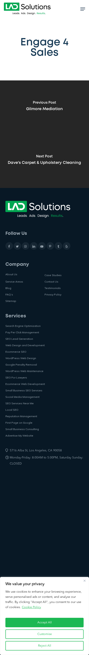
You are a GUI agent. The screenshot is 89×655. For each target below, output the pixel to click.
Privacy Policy (52, 294)
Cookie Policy (31, 607)
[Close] (84, 580)
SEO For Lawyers (16, 377)
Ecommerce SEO (15, 351)
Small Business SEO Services (23, 390)
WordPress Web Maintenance (24, 371)
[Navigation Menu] (82, 9)
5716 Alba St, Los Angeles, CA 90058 (36, 450)
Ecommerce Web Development (25, 384)
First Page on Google (18, 422)
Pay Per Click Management (22, 332)
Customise (44, 634)
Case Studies (53, 275)
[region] (44, 616)
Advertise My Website (19, 435)
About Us (11, 274)
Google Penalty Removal (21, 364)
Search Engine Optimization (23, 326)
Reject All (44, 645)
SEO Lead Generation (19, 338)
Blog (8, 288)
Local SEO (11, 409)
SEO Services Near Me (19, 403)
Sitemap (10, 301)
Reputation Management (21, 416)
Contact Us (51, 281)
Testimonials (52, 288)
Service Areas (14, 281)
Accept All (44, 622)
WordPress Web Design (20, 358)
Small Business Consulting (22, 429)
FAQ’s (9, 294)
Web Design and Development (25, 345)
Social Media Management (22, 396)
